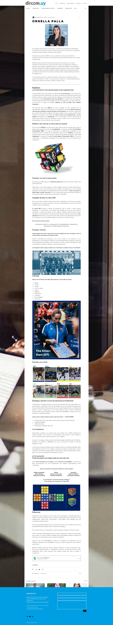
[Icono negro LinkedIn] (32, 616)
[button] (85, 8)
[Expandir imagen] (56, 35)
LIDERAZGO (60, 8)
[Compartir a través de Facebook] (33, 569)
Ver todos (28, 8)
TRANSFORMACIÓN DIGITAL (48, 8)
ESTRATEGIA (35, 565)
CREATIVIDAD (36, 8)
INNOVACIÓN (68, 8)
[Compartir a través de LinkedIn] (39, 569)
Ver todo (85, 580)
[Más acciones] (80, 17)
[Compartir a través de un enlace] (42, 569)
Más (75, 8)
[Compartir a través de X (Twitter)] (36, 569)
